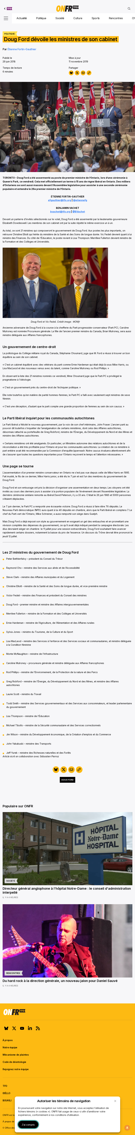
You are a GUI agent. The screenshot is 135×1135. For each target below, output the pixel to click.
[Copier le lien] (89, 72)
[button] (115, 1101)
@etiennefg (80, 200)
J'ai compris (28, 1124)
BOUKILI (7, 1100)
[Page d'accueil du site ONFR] (67, 1012)
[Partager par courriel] (83, 72)
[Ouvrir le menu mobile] (6, 18)
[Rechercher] (129, 8)
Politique (41, 18)
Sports (96, 18)
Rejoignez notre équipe (16, 1069)
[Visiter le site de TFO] (8, 8)
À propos (8, 1040)
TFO (5, 1085)
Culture (77, 18)
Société (59, 18)
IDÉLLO (6, 1093)
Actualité (21, 18)
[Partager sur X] (77, 72)
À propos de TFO (11, 1121)
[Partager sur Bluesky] (71, 72)
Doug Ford (67, 780)
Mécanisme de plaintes (16, 1054)
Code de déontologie (14, 1062)
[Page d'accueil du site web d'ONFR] (67, 8)
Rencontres (116, 18)
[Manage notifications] (127, 1127)
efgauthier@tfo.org (59, 200)
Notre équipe (10, 1047)
